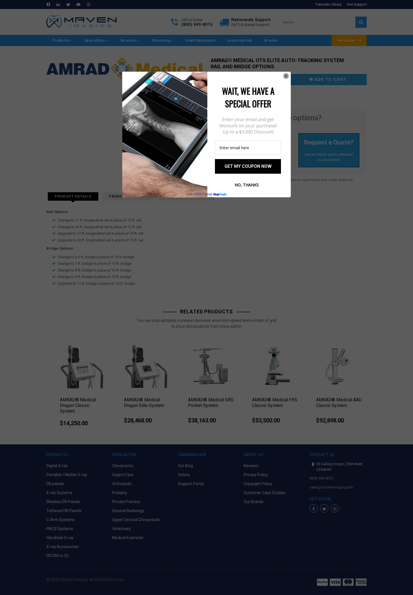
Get (199, 194)
